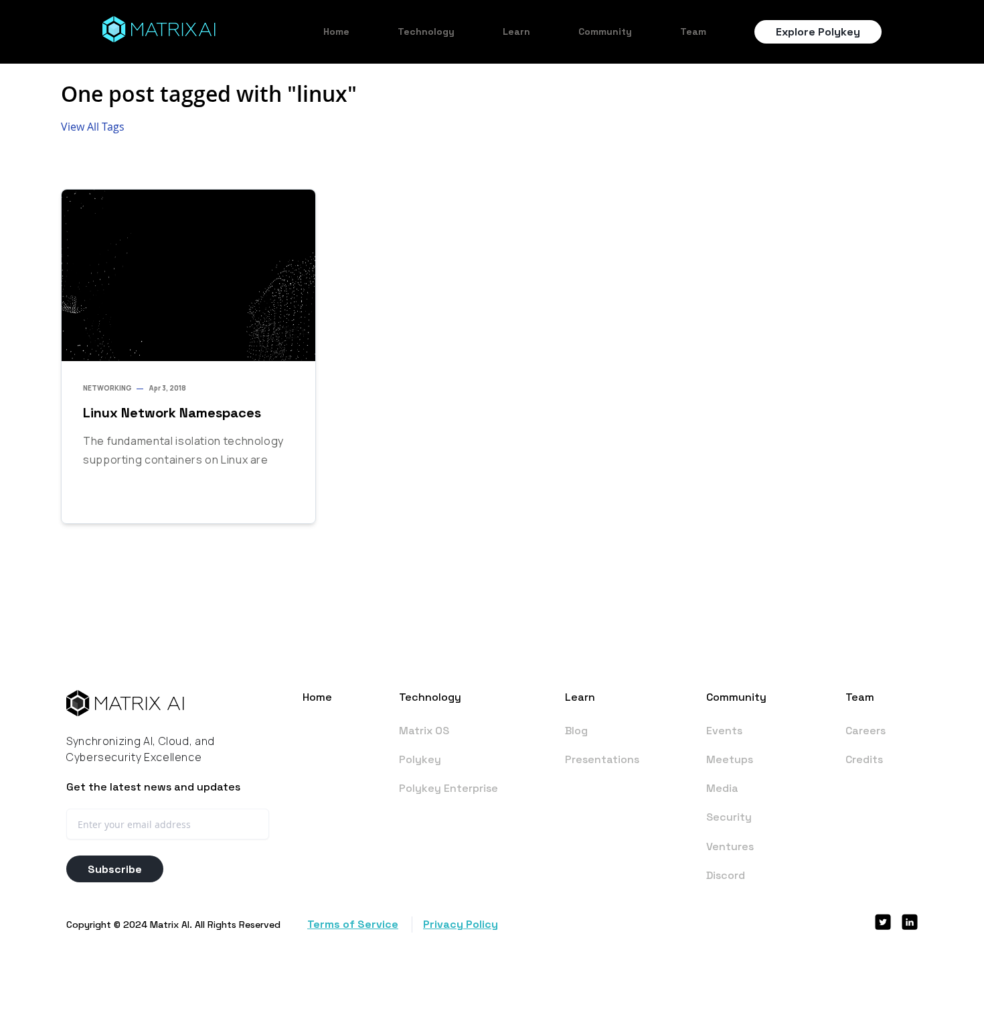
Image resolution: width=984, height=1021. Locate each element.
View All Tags (93, 126)
